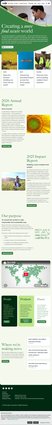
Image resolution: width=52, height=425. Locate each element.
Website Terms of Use (20, 395)
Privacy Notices (6, 395)
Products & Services (23, 3)
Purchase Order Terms (20, 397)
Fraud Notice (5, 397)
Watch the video (8, 47)
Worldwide (5, 393)
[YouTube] (12, 388)
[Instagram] (9, 388)
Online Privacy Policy (12, 419)
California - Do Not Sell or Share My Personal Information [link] (29, 398)
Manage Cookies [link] (6, 398)
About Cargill (10, 3)
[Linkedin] (3, 388)
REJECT (36, 422)
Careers (39, 3)
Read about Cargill (7, 253)
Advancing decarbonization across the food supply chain (26, 80)
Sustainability (30, 3)
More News (5, 361)
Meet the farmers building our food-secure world (8, 80)
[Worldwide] (49, 3)
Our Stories (16, 3)
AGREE (29, 422)
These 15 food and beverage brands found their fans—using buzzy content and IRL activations (37, 352)
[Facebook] (6, 388)
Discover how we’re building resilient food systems (42, 79)
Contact (43, 3)
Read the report (6, 146)
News (35, 3)
